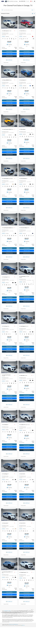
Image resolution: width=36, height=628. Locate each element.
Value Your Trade (9, 53)
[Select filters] (32, 13)
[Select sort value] (34, 13)
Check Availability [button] (9, 51)
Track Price (10, 44)
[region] (9, 48)
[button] (17, 22)
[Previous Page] (27, 609)
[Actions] (16, 31)
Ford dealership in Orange (7, 610)
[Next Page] (29, 609)
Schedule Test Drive (9, 56)
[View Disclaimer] (16, 39)
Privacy (12, 624)
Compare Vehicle (6, 62)
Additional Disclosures (15, 624)
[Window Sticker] (33, 38)
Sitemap (10, 624)
